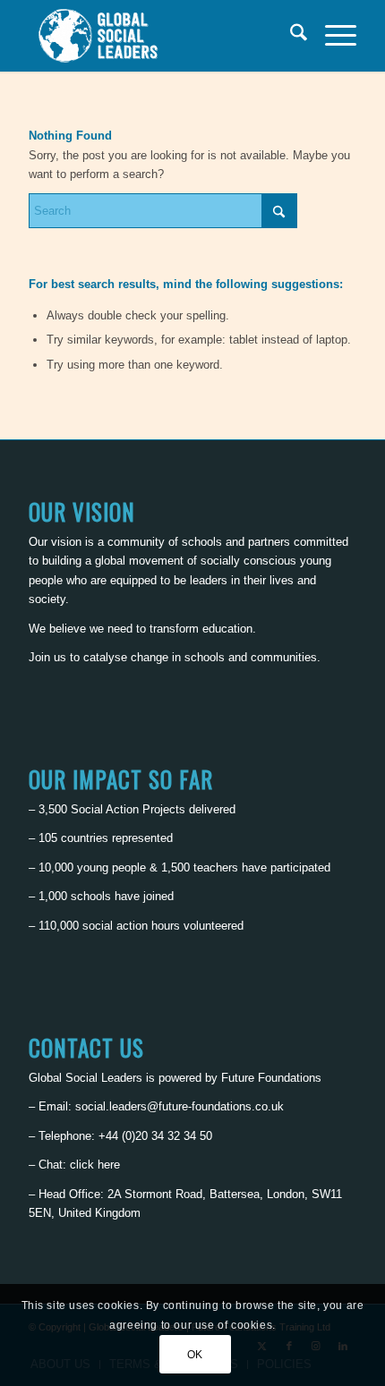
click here (95, 1164)
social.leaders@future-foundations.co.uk (179, 1106)
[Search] (289, 36)
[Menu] (331, 36)
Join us (47, 657)
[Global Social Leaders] (159, 36)
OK (195, 1354)
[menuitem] (289, 36)
